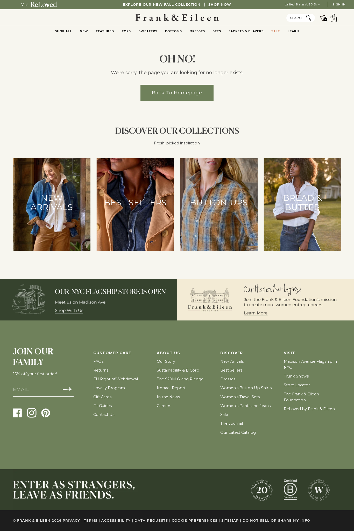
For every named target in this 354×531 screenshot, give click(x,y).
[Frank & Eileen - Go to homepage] (177, 17)
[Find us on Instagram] (32, 413)
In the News (168, 397)
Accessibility (117, 520)
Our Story (166, 361)
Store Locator (297, 385)
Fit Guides (102, 405)
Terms (92, 520)
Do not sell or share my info (276, 520)
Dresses (227, 379)
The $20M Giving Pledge (180, 379)
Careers (164, 405)
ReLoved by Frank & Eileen (309, 409)
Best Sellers (231, 370)
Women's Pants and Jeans (245, 405)
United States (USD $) (301, 4)
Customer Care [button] (112, 353)
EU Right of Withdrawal (115, 379)
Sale (224, 414)
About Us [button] (168, 353)
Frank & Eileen (34, 520)
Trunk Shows (296, 376)
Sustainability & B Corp (178, 370)
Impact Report (171, 388)
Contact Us (103, 414)
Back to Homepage (177, 92)
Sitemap (231, 520)
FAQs (98, 361)
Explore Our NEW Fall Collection (177, 4)
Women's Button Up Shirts (246, 388)
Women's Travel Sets (240, 397)
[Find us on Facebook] (17, 413)
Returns (100, 370)
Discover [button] (231, 353)
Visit (25, 4)
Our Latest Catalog (238, 432)
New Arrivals (232, 361)
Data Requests (152, 520)
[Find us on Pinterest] (46, 413)
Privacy (73, 520)
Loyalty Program (109, 388)
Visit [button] (289, 353)
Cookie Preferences (196, 520)
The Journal (231, 423)
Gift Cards (102, 397)
